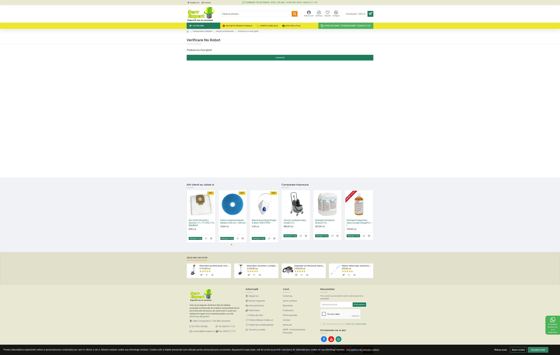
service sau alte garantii (199, 316)
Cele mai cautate (197, 257)
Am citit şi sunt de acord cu (344, 324)
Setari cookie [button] (518, 350)
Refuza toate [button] (500, 350)
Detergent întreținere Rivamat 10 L (325, 221)
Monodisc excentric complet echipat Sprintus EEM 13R (262, 266)
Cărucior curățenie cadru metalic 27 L (295, 221)
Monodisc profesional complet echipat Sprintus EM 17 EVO (215, 266)
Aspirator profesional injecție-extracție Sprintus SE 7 (309, 266)
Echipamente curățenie (202, 31)
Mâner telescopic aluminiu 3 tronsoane (357, 266)
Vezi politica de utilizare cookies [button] (362, 349)
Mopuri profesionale (225, 31)
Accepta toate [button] (538, 350)
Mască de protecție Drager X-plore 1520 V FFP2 (264, 221)
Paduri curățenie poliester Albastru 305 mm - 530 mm (233, 221)
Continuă (280, 58)
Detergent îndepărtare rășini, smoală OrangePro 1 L (359, 223)
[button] (231, 244)
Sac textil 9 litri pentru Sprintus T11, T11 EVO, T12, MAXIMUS (201, 223)
